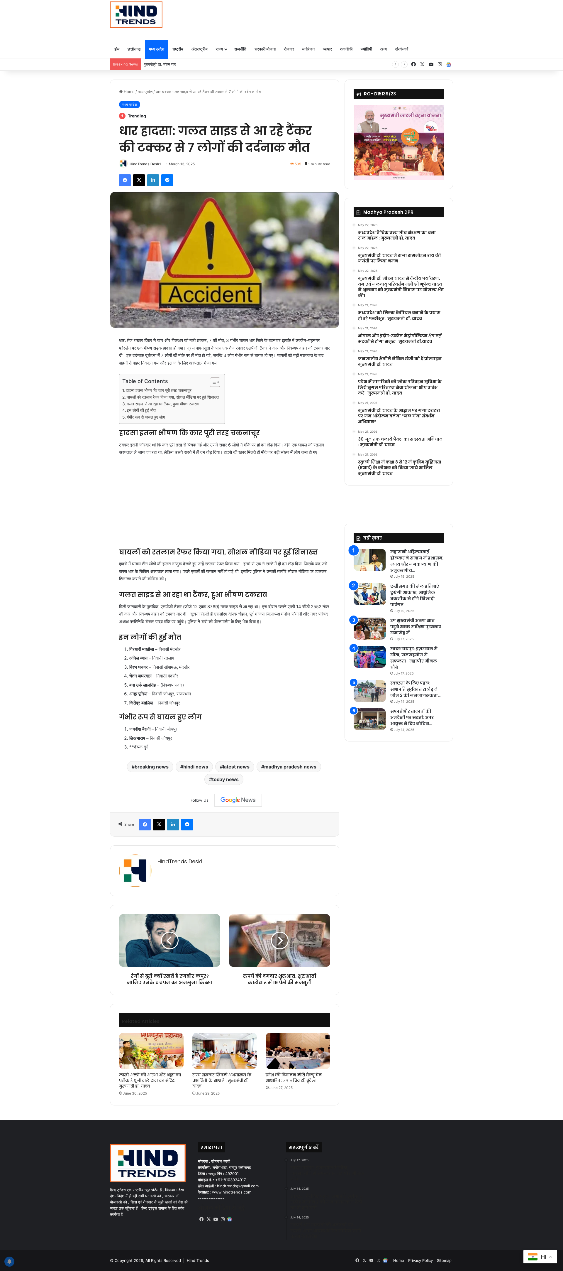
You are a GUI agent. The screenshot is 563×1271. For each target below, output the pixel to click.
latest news (236, 767)
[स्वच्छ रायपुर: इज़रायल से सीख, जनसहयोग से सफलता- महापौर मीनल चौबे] (370, 657)
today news (225, 779)
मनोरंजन (308, 48)
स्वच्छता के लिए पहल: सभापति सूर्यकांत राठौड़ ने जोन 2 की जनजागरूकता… (415, 689)
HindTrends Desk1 (145, 164)
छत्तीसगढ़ (134, 48)
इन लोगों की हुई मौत (141, 410)
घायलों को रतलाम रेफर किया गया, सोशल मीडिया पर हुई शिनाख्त (173, 397)
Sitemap (444, 1260)
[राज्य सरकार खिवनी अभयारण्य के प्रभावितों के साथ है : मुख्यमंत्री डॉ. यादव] (224, 1051)
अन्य (383, 48)
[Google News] (238, 800)
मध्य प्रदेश (156, 48)
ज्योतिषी (366, 48)
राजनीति (240, 48)
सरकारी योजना (265, 48)
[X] (208, 1219)
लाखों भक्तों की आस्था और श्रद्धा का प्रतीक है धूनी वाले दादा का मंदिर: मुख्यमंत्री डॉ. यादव (150, 1080)
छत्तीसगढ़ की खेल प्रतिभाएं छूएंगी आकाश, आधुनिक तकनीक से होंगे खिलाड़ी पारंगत (414, 595)
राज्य (219, 48)
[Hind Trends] (136, 14)
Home (129, 91)
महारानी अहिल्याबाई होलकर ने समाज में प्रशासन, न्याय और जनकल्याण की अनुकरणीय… (417, 561)
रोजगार (289, 48)
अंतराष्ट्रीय (199, 48)
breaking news (152, 767)
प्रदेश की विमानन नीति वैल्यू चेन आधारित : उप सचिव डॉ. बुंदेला (294, 1077)
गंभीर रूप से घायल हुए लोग (146, 417)
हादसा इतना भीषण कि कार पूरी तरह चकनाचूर (158, 390)
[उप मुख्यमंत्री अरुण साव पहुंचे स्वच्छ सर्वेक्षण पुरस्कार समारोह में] (370, 629)
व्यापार (327, 48)
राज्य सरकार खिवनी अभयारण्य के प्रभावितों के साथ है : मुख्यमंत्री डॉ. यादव (221, 1080)
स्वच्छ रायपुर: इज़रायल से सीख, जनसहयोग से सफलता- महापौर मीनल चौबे (413, 658)
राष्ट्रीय (177, 48)
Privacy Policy (420, 1260)
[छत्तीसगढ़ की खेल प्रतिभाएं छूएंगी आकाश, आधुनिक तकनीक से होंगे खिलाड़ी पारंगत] (370, 594)
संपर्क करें (401, 48)
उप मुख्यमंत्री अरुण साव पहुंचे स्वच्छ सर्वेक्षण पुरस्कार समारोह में (415, 627)
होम (116, 48)
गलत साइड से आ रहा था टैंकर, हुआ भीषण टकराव (163, 404)
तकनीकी (346, 48)
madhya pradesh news (290, 767)
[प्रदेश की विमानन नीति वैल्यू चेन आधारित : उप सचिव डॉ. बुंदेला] (298, 1051)
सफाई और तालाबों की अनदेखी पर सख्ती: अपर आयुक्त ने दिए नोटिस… (412, 717)
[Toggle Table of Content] (212, 382)
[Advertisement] (340, 19)
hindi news (195, 767)
